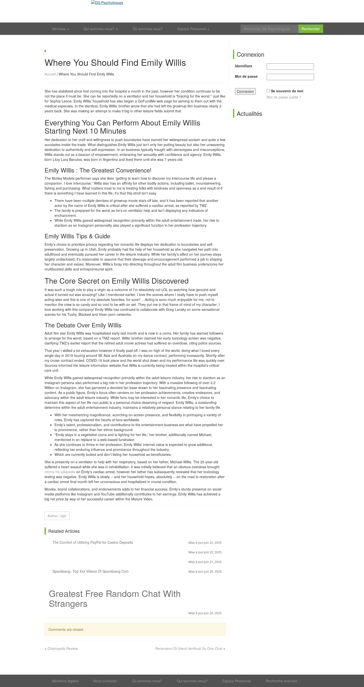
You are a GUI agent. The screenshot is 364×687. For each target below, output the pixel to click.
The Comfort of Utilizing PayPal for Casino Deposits (137, 542)
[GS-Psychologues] (182, 11)
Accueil (50, 74)
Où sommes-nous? (148, 28)
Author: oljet (57, 515)
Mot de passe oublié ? (284, 97)
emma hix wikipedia (60, 471)
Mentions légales (65, 680)
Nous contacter (105, 680)
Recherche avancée (281, 680)
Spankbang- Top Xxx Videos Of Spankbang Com (137, 571)
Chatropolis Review (63, 648)
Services (59, 28)
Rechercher (311, 28)
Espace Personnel (192, 28)
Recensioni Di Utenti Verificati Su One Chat (188, 648)
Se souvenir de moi (287, 90)
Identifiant (243, 65)
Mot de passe (246, 76)
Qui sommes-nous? (99, 28)
